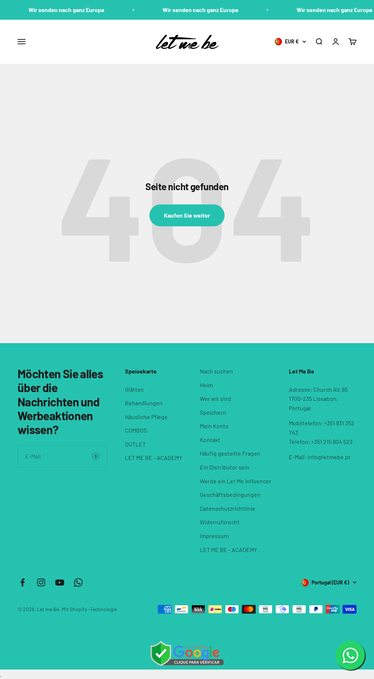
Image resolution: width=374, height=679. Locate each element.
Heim (206, 384)
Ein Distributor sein (224, 467)
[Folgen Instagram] (41, 582)
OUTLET (135, 444)
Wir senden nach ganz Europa (59, 9)
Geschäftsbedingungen (230, 494)
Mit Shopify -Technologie (89, 609)
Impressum (214, 535)
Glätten (134, 389)
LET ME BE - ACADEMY (153, 457)
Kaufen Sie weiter (187, 215)
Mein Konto (214, 425)
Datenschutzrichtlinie (227, 508)
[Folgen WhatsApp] (78, 582)
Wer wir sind (215, 398)
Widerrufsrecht (220, 521)
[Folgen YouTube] (60, 582)
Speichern (213, 412)
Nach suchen (216, 371)
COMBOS (136, 430)
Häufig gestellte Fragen (230, 453)
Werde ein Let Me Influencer (235, 480)
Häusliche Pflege (146, 416)
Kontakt (210, 439)
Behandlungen (144, 402)
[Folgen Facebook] (22, 582)
